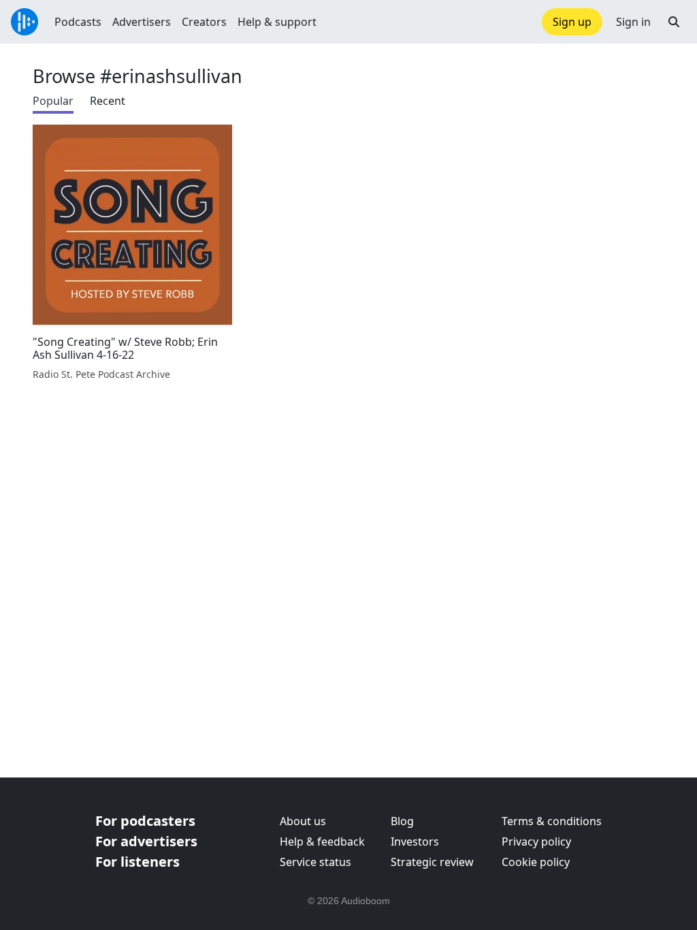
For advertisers (146, 841)
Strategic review (432, 861)
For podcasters (145, 821)
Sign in (633, 21)
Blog (402, 821)
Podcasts (77, 21)
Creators (204, 21)
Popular (53, 100)
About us (303, 821)
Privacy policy (536, 841)
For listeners (137, 861)
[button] (674, 21)
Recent (107, 100)
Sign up (572, 21)
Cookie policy (536, 861)
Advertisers (141, 21)
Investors (415, 841)
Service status (315, 861)
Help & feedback (322, 841)
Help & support (277, 21)
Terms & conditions (552, 821)
